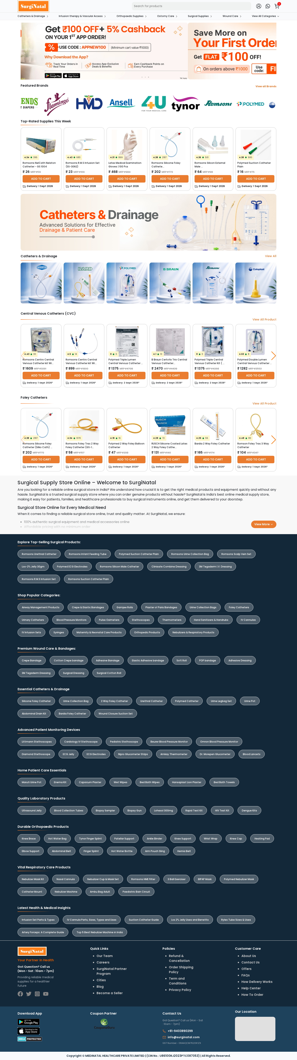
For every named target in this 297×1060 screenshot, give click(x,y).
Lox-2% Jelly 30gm (33, 566)
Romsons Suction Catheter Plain (88, 579)
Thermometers (171, 620)
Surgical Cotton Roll (109, 673)
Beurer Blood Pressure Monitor (169, 741)
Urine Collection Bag (75, 701)
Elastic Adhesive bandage (148, 660)
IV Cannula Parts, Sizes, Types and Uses (91, 919)
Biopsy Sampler (105, 810)
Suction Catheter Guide (144, 919)
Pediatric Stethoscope (124, 741)
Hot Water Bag (57, 838)
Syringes (59, 632)
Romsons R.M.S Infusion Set (39, 579)
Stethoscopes (141, 620)
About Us (248, 956)
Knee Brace (29, 838)
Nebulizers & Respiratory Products (193, 632)
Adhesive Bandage (107, 660)
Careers (103, 962)
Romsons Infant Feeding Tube (87, 554)
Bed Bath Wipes (150, 782)
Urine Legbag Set (221, 701)
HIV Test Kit (222, 810)
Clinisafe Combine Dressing (169, 566)
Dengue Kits (249, 810)
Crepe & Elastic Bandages (88, 607)
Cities (101, 980)
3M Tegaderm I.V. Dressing (215, 566)
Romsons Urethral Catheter (39, 554)
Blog (100, 986)
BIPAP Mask (205, 879)
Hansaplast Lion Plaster (186, 782)
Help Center (251, 988)
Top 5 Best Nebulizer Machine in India (100, 932)
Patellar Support (124, 838)
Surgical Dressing (73, 673)
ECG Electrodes (96, 754)
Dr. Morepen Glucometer (215, 754)
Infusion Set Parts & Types (38, 919)
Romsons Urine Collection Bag (190, 554)
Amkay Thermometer (173, 754)
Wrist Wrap (210, 838)
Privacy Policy (180, 990)
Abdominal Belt (61, 851)
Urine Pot (249, 701)
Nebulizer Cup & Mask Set (103, 879)
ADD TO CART (41, 179)
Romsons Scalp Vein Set (236, 554)
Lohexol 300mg (163, 810)
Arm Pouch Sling (155, 851)
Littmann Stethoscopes (37, 741)
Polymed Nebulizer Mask (239, 879)
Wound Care (230, 16)
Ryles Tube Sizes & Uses (236, 919)
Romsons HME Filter (143, 879)
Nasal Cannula (66, 879)
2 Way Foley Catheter (114, 701)
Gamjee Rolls (125, 607)
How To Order (252, 995)
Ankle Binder (154, 838)
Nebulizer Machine (66, 891)
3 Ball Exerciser (176, 879)
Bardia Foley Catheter (72, 713)
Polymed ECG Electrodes (72, 566)
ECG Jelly (68, 754)
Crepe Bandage (31, 660)
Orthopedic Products (147, 632)
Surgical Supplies (198, 16)
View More (262, 524)
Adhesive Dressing (240, 660)
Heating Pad (262, 838)
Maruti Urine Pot (31, 782)
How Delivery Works (257, 982)
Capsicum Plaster (90, 782)
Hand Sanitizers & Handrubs (211, 620)
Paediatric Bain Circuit (136, 891)
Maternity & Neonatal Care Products (99, 632)
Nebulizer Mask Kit (33, 879)
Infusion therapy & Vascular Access (81, 16)
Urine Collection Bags (203, 607)
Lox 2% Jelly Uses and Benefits (190, 919)
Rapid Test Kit (194, 810)
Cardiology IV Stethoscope (81, 741)
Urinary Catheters (33, 620)
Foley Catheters (239, 607)
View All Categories (264, 16)
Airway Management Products (40, 607)
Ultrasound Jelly (32, 810)
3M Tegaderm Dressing (36, 673)
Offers (246, 969)
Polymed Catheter (186, 701)
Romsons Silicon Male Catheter (119, 566)
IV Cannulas (248, 620)
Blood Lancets (251, 754)
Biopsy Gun (134, 810)
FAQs (245, 975)
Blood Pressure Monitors (71, 620)
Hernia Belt (184, 851)
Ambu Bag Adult (100, 891)
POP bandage (207, 660)
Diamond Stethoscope (36, 754)
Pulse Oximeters (109, 620)
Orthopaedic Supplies (130, 16)
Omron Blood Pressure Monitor (219, 741)
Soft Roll (182, 660)
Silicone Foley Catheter (36, 701)
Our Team (105, 956)
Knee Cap (236, 838)
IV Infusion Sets (31, 632)
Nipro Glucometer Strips (133, 754)
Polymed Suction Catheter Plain (139, 554)
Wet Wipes (120, 782)
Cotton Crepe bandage (68, 660)
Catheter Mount (32, 891)
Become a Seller (110, 993)
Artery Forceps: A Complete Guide (43, 932)
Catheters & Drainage (31, 16)
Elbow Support (30, 851)
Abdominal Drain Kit (34, 713)
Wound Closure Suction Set (116, 713)
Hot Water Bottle (122, 851)
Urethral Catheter (151, 701)
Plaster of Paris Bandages (161, 607)
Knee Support (183, 838)
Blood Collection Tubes (68, 810)
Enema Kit (60, 782)
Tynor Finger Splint (90, 838)
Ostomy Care (165, 16)
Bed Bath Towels (224, 782)
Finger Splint (91, 851)
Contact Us (250, 962)
